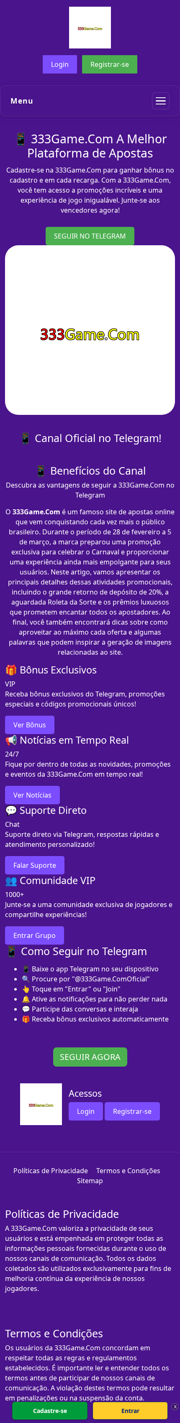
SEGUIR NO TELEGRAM (90, 236)
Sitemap (90, 1180)
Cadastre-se (50, 1411)
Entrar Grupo (34, 935)
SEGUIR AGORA (90, 1056)
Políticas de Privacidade (50, 1170)
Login (60, 64)
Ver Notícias (32, 795)
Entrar (130, 1411)
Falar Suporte (34, 865)
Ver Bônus (29, 724)
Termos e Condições (128, 1170)
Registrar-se (109, 64)
